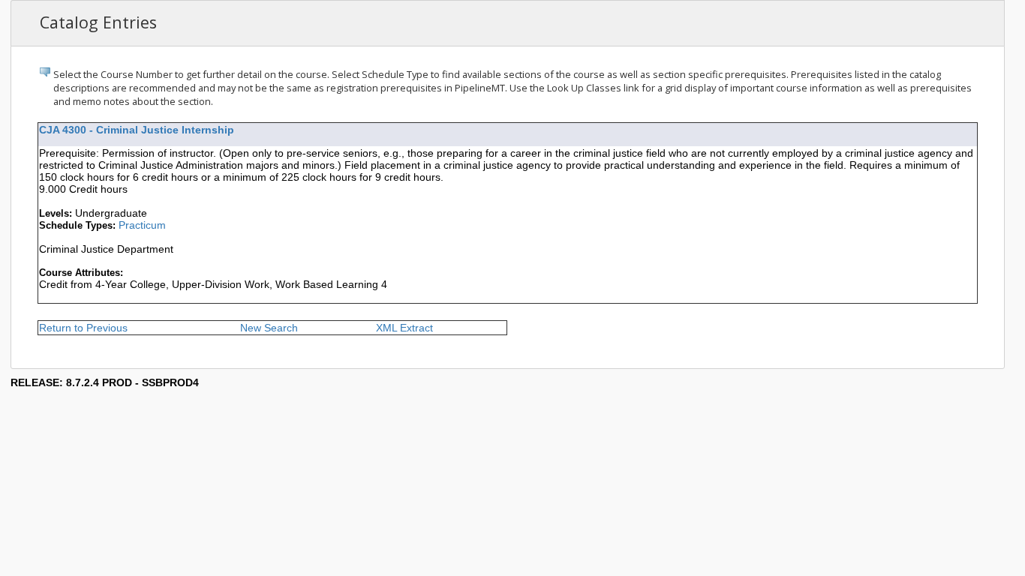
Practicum (142, 225)
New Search (269, 328)
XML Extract (404, 328)
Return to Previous (83, 328)
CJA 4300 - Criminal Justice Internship (136, 130)
